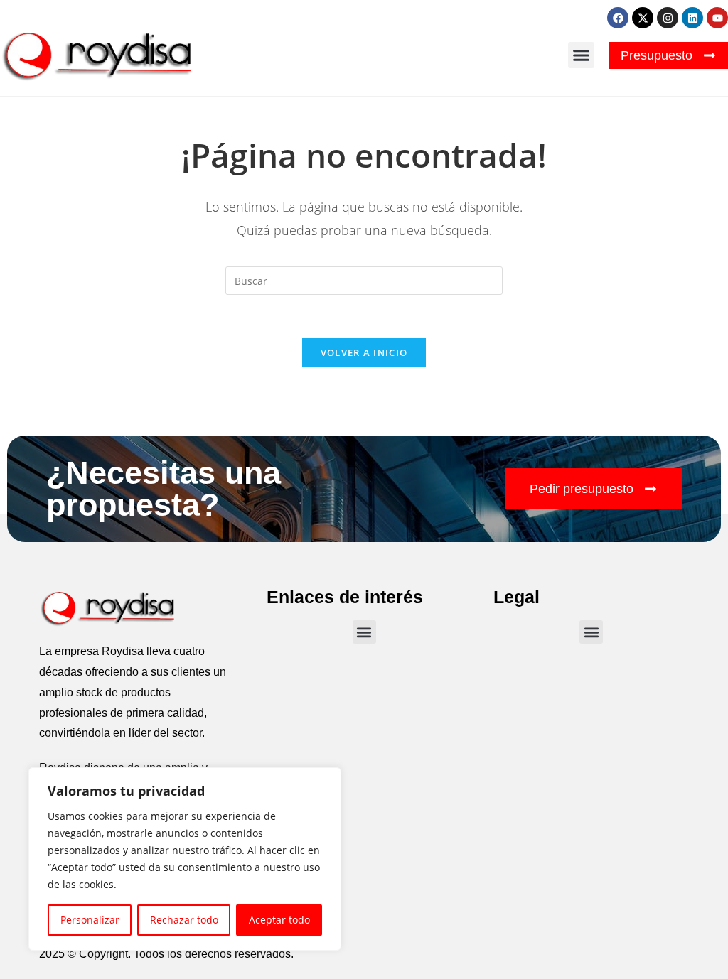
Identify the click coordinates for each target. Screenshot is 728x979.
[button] (581, 55)
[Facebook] (617, 17)
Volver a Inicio (364, 352)
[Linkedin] (692, 17)
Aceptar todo (279, 919)
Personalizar (89, 919)
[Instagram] (667, 17)
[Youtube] (717, 17)
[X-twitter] (642, 17)
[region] (184, 859)
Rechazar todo (184, 919)
